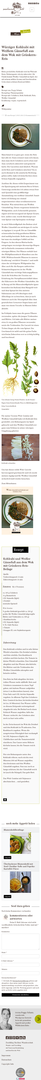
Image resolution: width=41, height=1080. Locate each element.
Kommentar (6, 931)
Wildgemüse (6, 109)
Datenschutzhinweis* (9, 978)
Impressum (6, 1055)
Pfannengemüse (17, 93)
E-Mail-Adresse (8, 961)
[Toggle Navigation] (32, 9)
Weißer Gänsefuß (9, 98)
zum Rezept (11, 115)
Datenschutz (6, 1060)
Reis (33, 95)
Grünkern (15, 95)
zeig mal (7, 857)
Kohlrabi (27, 95)
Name (4, 952)
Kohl (21, 95)
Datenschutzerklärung (20, 981)
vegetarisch (21, 101)
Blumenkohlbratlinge (14, 830)
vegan (13, 101)
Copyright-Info (8, 1064)
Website (4, 969)
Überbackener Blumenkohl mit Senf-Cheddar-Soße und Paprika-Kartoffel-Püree (19, 866)
